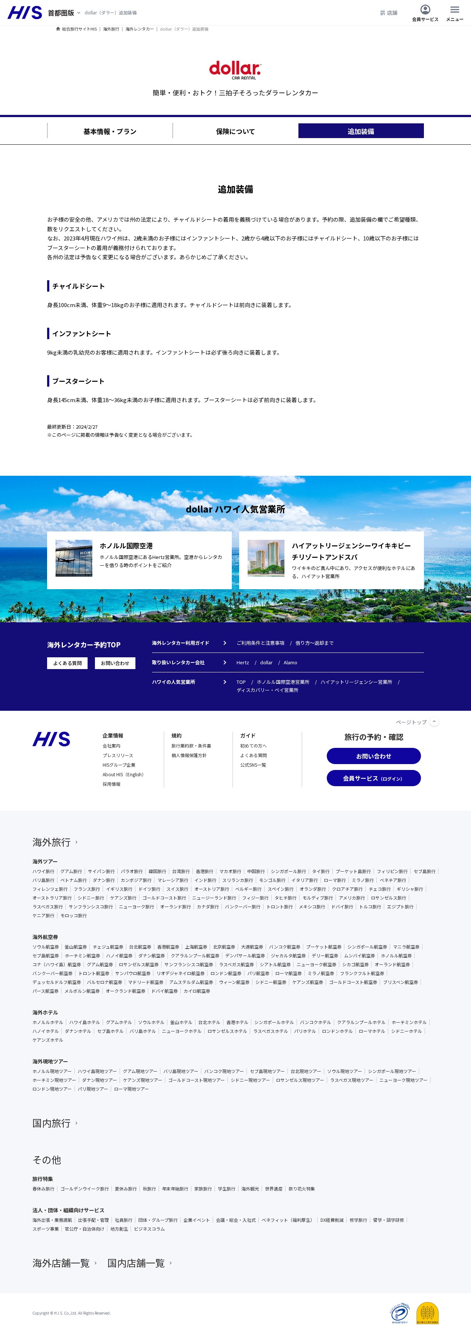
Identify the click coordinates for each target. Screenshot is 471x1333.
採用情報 (111, 784)
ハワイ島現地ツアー (97, 1071)
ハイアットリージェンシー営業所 (356, 681)
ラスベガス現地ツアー (351, 1080)
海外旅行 (51, 841)
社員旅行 (123, 1220)
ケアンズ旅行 (123, 898)
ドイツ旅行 (149, 889)
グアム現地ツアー (140, 1071)
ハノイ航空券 (119, 956)
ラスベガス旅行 (47, 907)
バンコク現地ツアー (224, 1071)
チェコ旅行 (380, 889)
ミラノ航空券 (321, 973)
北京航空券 (224, 947)
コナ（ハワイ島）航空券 (56, 964)
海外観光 (250, 1189)
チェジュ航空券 (108, 947)
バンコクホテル (315, 1022)
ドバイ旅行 (342, 907)
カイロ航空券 (197, 991)
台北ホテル (209, 1022)
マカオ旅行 (230, 871)
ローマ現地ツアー (131, 1089)
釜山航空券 (76, 947)
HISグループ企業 (119, 765)
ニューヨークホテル (182, 1031)
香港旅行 (204, 871)
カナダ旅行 (208, 907)
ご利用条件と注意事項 (260, 642)
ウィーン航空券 (234, 982)
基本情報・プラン (110, 131)
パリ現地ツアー (93, 1089)
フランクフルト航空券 (362, 973)
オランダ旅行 (313, 889)
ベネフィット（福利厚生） (288, 1220)
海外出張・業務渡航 (52, 1220)
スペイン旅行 (281, 889)
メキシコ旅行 (312, 907)
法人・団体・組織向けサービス (68, 1210)
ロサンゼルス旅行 (388, 898)
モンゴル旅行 (272, 880)
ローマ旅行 (335, 880)
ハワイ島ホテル (84, 1022)
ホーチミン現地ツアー (54, 1080)
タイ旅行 (321, 871)
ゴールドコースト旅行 (164, 898)
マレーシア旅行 (172, 880)
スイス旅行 (177, 889)
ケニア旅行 (43, 915)
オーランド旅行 (175, 907)
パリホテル (305, 1031)
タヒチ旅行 (286, 898)
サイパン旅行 (101, 871)
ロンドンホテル (337, 1031)
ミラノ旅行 (363, 880)
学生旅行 (227, 1189)
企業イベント (197, 1220)
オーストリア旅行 (211, 889)
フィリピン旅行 (392, 871)
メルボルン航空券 (82, 991)
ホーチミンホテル (409, 1022)
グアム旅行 (71, 871)
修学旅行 (358, 1220)
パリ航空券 (258, 973)
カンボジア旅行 (136, 880)
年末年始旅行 (175, 1189)
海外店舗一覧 (61, 1262)
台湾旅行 (181, 871)
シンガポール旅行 (288, 871)
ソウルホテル (151, 1022)
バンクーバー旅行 (243, 907)
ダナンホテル (78, 1031)
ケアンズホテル (47, 1040)
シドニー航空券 (270, 982)
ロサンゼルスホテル (227, 1031)
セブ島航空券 (45, 956)
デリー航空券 (325, 956)
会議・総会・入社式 (236, 1220)
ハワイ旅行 (43, 871)
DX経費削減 (332, 1220)
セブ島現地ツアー (267, 1071)
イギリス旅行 (119, 889)
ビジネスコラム (149, 1229)
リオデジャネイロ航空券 (180, 973)
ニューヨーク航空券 (316, 964)
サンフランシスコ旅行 (91, 907)
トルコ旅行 (370, 907)
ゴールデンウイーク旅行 (84, 1189)
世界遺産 (274, 1189)
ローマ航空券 (288, 973)
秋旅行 (149, 1189)
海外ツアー (45, 861)
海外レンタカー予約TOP (84, 644)
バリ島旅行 (43, 880)
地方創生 (119, 1229)
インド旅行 (205, 880)
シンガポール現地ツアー (392, 1071)
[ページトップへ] (434, 721)
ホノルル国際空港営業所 (283, 681)
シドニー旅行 (91, 898)
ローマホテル (372, 1031)
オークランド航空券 (125, 991)
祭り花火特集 (301, 1189)
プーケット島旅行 (353, 871)
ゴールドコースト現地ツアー (196, 1080)
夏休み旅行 (126, 1189)
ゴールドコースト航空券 (353, 982)
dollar (266, 662)
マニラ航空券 (406, 947)
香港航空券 (168, 947)
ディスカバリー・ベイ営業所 (267, 689)
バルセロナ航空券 (104, 982)
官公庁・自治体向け (85, 1229)
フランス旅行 (87, 889)
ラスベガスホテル (270, 1031)
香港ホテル (237, 1022)
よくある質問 (67, 663)
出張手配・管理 (93, 1220)
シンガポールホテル (274, 1022)
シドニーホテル (406, 1031)
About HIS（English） (124, 774)
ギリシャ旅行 (410, 889)
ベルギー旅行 (248, 889)
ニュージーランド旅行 (214, 898)
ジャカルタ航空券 (288, 956)
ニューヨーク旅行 (136, 907)
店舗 (392, 12)
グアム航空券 (100, 964)
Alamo (290, 662)
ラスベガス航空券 (236, 964)
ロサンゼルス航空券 (139, 964)
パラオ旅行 (132, 871)
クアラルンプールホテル (361, 1022)
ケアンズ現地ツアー (142, 1080)
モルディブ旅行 (317, 898)
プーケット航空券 (323, 947)
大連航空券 (252, 947)
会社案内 (111, 745)
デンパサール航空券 (245, 956)
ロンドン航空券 (225, 973)
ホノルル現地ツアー (52, 1071)
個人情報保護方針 (189, 755)
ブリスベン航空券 (400, 982)
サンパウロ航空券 (132, 973)
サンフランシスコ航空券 (188, 964)
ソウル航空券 (45, 947)
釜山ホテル (181, 1022)
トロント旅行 (279, 907)
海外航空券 (45, 936)
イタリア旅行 (304, 880)
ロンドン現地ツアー (52, 1089)
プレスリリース (118, 755)
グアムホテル (119, 1022)
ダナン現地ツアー (99, 1080)
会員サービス (425, 18)
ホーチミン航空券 (82, 956)
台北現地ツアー (306, 1071)
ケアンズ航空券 (307, 982)
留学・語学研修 (388, 1220)
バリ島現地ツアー (180, 1071)
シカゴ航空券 (355, 964)
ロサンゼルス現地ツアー (300, 1080)
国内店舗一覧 (136, 1262)
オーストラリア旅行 (52, 898)
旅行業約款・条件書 (191, 745)
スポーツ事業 (45, 1229)
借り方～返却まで (314, 642)
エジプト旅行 (400, 907)
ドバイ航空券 (164, 991)
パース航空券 (45, 991)
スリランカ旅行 (237, 880)
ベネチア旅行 (393, 880)
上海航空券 (196, 947)
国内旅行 (51, 1122)
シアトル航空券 (275, 964)
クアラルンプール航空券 (195, 956)
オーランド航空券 (392, 964)
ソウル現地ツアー (344, 1071)
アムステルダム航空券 (191, 982)
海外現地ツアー (50, 1061)
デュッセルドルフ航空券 (56, 982)
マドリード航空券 (145, 982)
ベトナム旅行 (73, 880)
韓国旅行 (157, 871)
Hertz (243, 662)
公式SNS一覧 (253, 765)
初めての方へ (253, 745)
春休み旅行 (43, 1189)
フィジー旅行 (255, 898)
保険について (235, 131)
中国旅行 (256, 871)
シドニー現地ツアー (250, 1080)
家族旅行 (203, 1189)
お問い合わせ (115, 663)
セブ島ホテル (110, 1031)
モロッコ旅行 (73, 915)
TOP (241, 681)
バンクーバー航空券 (52, 973)
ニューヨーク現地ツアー (403, 1080)
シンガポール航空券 (367, 947)
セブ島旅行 (425, 871)
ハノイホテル (45, 1031)
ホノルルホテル (47, 1022)
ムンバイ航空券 (359, 956)
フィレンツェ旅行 (50, 889)
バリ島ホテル (143, 1031)
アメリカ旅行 (352, 898)
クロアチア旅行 (347, 889)
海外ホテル (45, 1012)
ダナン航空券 (151, 956)
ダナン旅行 (104, 880)
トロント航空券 (93, 973)
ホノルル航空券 (396, 956)
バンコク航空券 (284, 947)
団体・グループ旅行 (158, 1220)
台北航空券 (140, 947)
